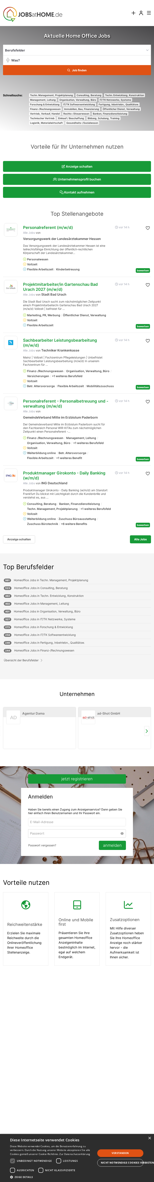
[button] (77, 70)
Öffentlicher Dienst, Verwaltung (121, 109)
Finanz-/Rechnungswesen (45, 109)
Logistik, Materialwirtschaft (46, 122)
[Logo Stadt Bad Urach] (10, 286)
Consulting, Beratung (89, 95)
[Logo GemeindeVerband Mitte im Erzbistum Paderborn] (10, 403)
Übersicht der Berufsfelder (21, 660)
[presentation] (133, 13)
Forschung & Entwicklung (45, 104)
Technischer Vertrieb (42, 118)
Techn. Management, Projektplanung (51, 95)
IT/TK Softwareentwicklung (79, 104)
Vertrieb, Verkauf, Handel (45, 113)
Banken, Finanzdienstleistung (110, 113)
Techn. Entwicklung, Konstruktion (124, 95)
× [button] (149, 1138)
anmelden (112, 845)
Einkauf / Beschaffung (71, 118)
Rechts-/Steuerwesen (76, 113)
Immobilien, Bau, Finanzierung (81, 109)
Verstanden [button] (120, 1153)
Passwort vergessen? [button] (42, 845)
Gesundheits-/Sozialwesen (82, 122)
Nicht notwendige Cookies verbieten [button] (122, 1162)
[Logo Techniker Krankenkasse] (10, 342)
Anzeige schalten (19, 539)
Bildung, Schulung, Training (104, 118)
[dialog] (77, 1158)
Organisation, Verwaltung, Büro (77, 99)
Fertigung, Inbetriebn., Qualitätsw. (119, 104)
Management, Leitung (43, 99)
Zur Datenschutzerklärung (74, 1154)
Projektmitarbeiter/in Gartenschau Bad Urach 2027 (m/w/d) (60, 287)
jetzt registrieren (77, 778)
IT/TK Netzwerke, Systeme (115, 99)
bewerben (143, 270)
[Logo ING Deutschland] (10, 475)
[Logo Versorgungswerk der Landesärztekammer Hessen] (10, 229)
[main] (77, 504)
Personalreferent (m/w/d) (48, 227)
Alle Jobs (29, 232)
